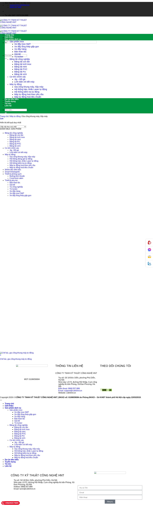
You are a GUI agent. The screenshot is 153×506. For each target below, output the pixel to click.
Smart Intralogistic (12, 172)
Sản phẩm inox (17, 41)
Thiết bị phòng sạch (13, 174)
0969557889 (12, 503)
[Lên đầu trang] (1, 400)
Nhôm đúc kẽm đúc (13, 170)
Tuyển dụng (10, 101)
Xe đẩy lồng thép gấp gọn (26, 46)
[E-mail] (149, 256)
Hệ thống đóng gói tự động (21, 159)
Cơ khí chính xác (18, 77)
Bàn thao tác (20, 51)
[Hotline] (149, 242)
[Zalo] (149, 263)
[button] (1, 118)
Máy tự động (16, 84)
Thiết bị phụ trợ (11, 180)
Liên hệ (8, 106)
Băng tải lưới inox (22, 64)
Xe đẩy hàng (20, 49)
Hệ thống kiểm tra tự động (26, 92)
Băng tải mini (20, 66)
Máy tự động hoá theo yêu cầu (29, 94)
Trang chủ (9, 35)
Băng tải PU (20, 72)
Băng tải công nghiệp (20, 59)
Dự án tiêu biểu (12, 99)
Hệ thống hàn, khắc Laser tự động (30, 89)
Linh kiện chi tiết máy (24, 82)
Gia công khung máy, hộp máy (28, 87)
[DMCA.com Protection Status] (106, 391)
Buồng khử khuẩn (17, 176)
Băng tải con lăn (22, 61)
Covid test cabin (16, 178)
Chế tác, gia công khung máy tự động (16, 359)
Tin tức (8, 103)
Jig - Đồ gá (14, 150)
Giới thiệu (9, 37)
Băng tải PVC (20, 69)
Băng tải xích (20, 74)
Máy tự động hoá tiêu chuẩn (27, 97)
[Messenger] (149, 249)
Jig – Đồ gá (19, 79)
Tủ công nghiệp (16, 187)
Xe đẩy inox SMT (22, 44)
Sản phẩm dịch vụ (13, 39)
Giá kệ (17, 54)
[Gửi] (6, 58)
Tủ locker (18, 56)
